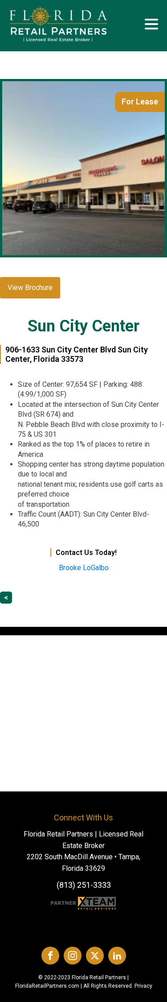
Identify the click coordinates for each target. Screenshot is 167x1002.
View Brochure (30, 287)
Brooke (84, 567)
